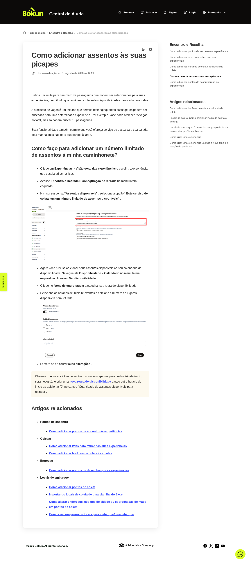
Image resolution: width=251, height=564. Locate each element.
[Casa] (33, 12)
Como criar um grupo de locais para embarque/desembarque (91, 514)
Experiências (38, 32)
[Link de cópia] (150, 49)
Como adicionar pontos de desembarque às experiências (89, 470)
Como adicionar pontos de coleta (72, 487)
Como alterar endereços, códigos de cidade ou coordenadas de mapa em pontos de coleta (97, 504)
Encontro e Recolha (61, 32)
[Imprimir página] (143, 49)
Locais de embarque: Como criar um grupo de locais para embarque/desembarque (199, 129)
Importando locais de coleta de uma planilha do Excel (86, 494)
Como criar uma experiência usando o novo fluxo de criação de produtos (199, 144)
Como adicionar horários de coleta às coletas (80, 453)
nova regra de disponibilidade (90, 381)
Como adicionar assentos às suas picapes (102, 32)
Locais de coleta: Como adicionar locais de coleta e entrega (198, 119)
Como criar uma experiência (185, 136)
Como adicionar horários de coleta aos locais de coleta (196, 68)
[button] (240, 554)
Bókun (39, 545)
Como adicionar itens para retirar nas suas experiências (88, 446)
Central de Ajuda (66, 14)
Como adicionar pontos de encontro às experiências (85, 431)
